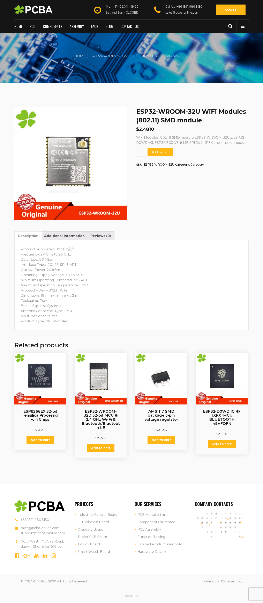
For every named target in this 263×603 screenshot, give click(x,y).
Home (18, 26)
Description (28, 236)
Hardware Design (151, 552)
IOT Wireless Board (93, 522)
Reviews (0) (100, 236)
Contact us (130, 26)
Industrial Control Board (97, 515)
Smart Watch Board (93, 552)
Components (52, 26)
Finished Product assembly (159, 544)
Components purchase (156, 522)
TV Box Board (88, 544)
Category (197, 164)
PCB (33, 26)
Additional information (64, 236)
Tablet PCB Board (92, 537)
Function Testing (151, 537)
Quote (230, 10)
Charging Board (90, 529)
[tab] (28, 235)
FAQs (94, 26)
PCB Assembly (149, 529)
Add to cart (160, 152)
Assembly (77, 26)
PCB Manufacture (152, 515)
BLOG (109, 26)
